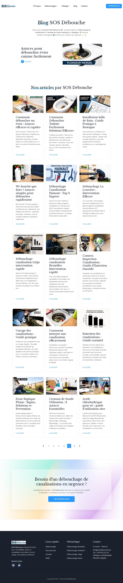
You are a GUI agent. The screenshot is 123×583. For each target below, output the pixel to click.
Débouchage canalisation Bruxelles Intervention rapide (57, 265)
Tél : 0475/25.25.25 (101, 553)
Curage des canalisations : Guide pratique (26, 334)
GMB (48, 558)
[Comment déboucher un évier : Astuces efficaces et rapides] (28, 104)
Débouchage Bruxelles (76, 547)
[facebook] (13, 565)
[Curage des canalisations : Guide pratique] (28, 317)
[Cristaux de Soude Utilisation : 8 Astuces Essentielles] (61, 386)
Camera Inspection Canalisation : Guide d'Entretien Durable (95, 262)
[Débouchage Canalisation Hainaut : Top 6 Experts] (61, 173)
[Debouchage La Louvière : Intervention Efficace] (94, 173)
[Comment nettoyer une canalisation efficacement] (61, 317)
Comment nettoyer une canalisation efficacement (57, 335)
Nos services (51, 550)
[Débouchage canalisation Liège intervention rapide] (28, 244)
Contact (84, 6)
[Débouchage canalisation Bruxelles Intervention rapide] (61, 244)
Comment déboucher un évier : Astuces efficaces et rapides (28, 122)
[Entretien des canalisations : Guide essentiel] (94, 319)
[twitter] (19, 565)
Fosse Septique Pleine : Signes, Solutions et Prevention (26, 404)
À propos (37, 6)
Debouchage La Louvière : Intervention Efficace (93, 191)
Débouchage (51, 547)
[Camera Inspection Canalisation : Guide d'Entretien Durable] (94, 242)
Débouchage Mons (74, 558)
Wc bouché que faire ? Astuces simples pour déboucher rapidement (26, 193)
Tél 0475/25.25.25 (61, 499)
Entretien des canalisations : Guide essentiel (93, 337)
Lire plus (28, 61)
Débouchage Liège (74, 554)
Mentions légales (99, 558)
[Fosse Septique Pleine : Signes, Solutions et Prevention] (28, 386)
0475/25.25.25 (113, 6)
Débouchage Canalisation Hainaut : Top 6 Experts (59, 191)
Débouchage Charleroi (76, 550)
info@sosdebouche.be (102, 550)
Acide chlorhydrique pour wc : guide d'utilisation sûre (94, 404)
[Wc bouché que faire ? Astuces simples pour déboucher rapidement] (28, 173)
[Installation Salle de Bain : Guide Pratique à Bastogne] (94, 104)
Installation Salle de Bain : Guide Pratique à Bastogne (94, 122)
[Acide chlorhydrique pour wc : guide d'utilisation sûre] (94, 386)
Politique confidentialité (102, 555)
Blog (75, 6)
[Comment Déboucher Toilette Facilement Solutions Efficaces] (61, 104)
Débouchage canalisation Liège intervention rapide (28, 263)
